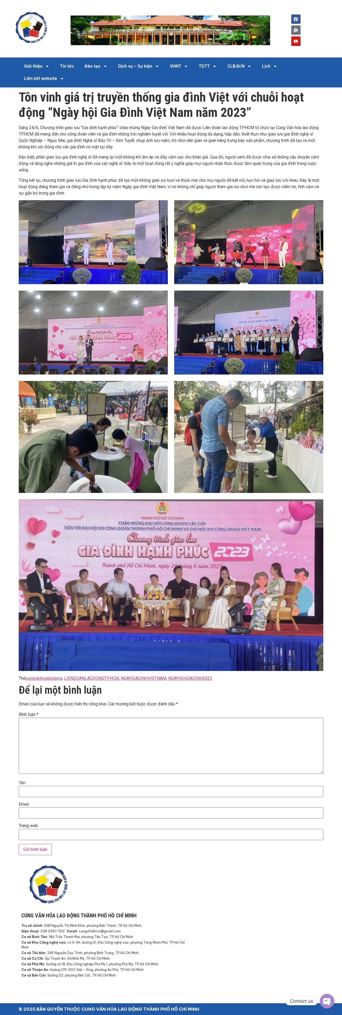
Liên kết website (40, 78)
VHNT (175, 66)
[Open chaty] (327, 1001)
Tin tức (67, 66)
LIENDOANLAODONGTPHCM (91, 678)
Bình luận (28, 714)
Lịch (266, 66)
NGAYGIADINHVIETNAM (143, 678)
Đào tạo (92, 66)
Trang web (28, 826)
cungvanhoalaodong (43, 678)
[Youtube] (296, 41)
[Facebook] (296, 19)
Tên (22, 783)
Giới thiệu (33, 66)
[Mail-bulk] (296, 30)
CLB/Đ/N (235, 66)
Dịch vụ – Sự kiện (135, 66)
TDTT (204, 66)
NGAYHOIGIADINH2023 (190, 678)
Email (24, 804)
